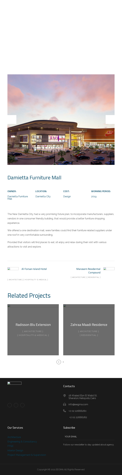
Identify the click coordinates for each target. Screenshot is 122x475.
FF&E (10, 446)
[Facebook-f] (9, 405)
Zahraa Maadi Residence (89, 324)
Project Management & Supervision (26, 455)
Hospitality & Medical (33, 335)
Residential (89, 335)
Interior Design (15, 450)
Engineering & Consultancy (22, 441)
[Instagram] (22, 405)
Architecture (33, 332)
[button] (59, 362)
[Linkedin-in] (16, 405)
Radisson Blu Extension (33, 324)
